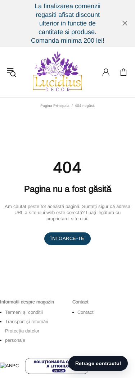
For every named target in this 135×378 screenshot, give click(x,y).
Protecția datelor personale (22, 335)
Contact (85, 312)
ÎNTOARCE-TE (67, 238)
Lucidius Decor (56, 72)
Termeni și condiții (24, 312)
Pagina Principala (54, 106)
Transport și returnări (26, 321)
